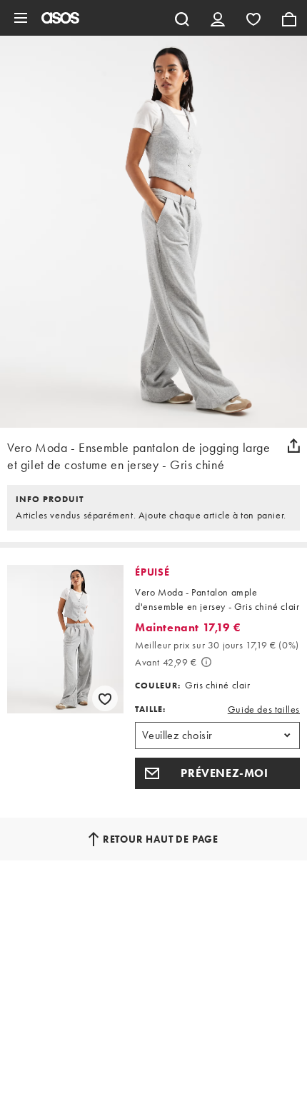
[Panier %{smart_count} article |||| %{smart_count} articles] (289, 18)
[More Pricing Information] (206, 662)
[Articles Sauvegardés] (253, 18)
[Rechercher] (182, 18)
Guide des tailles (264, 709)
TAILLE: (150, 709)
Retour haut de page (160, 839)
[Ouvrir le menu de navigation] (20, 18)
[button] (217, 773)
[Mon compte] (218, 18)
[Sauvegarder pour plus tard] (105, 698)
